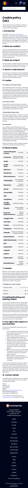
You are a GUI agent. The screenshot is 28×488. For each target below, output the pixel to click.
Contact (14, 456)
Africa (14, 428)
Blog (14, 460)
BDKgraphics (14, 453)
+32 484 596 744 (14, 413)
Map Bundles (14, 441)
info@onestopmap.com (14, 415)
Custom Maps (14, 450)
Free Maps (14, 444)
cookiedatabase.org (7, 397)
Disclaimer (14, 475)
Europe (14, 425)
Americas (14, 422)
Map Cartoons (14, 447)
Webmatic (15, 486)
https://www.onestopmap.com (16, 34)
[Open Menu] (24, 3)
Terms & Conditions (14, 478)
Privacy (14, 469)
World (14, 419)
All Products (14, 438)
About (14, 463)
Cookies (14, 472)
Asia (14, 431)
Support (14, 465)
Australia (14, 434)
